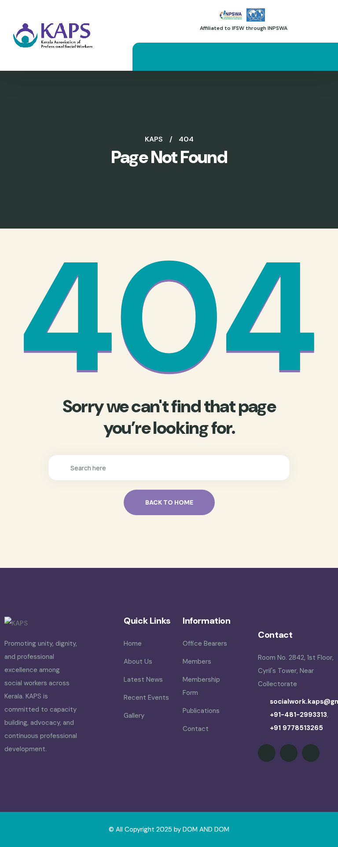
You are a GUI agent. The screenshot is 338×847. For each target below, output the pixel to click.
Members (197, 661)
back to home (169, 502)
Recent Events (146, 697)
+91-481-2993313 (298, 714)
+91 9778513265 (296, 727)
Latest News (143, 679)
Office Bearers (205, 643)
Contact (196, 728)
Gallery (134, 715)
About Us (138, 661)
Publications (201, 710)
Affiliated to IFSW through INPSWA (243, 28)
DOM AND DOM (206, 829)
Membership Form (201, 686)
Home (133, 643)
